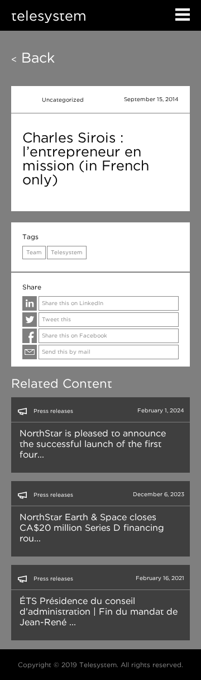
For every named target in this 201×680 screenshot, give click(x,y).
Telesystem (67, 252)
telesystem (49, 15)
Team (34, 252)
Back (33, 57)
